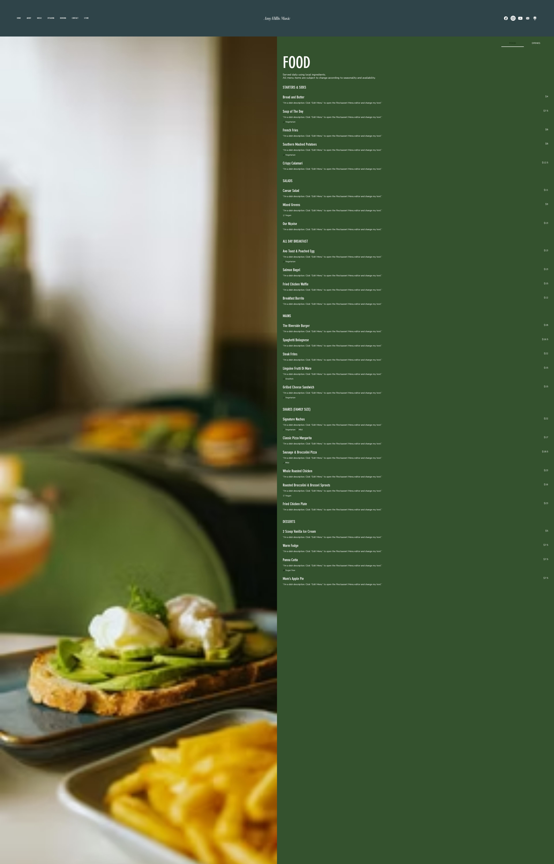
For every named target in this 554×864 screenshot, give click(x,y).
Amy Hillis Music (277, 18)
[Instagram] (513, 18)
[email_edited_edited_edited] (527, 18)
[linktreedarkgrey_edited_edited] (534, 18)
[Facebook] (505, 18)
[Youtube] (520, 18)
